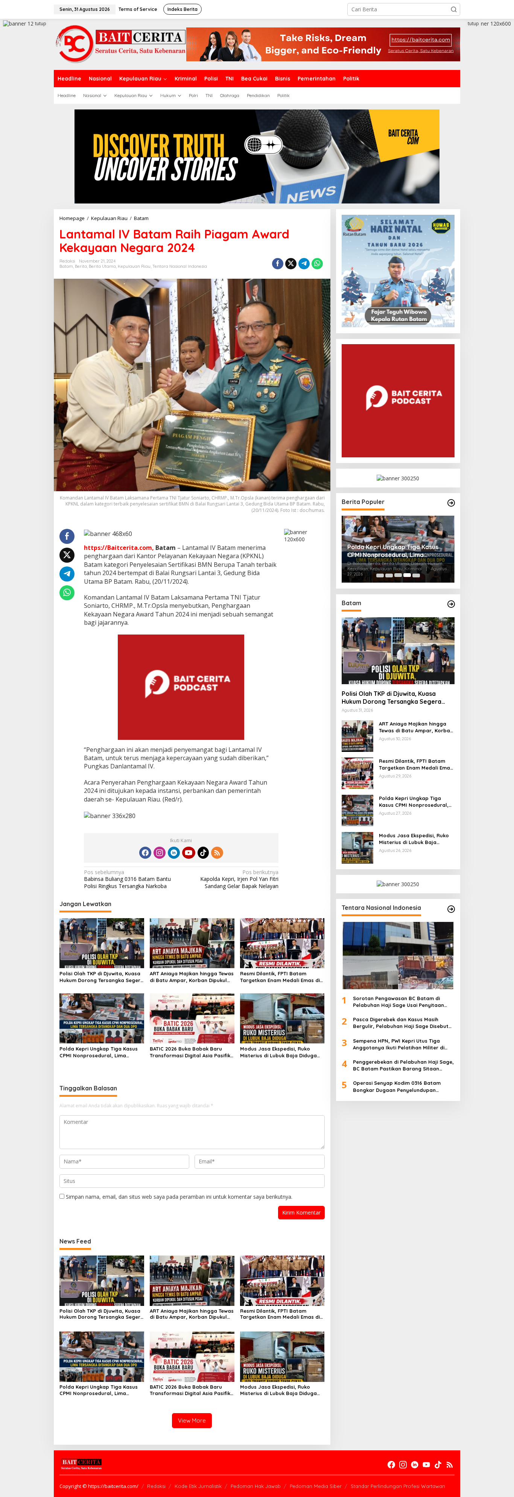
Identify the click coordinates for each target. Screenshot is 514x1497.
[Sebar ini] (277, 263)
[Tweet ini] (291, 263)
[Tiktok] (203, 853)
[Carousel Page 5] (416, 575)
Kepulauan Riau (134, 266)
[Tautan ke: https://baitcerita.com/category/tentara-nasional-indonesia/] (451, 909)
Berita (81, 266)
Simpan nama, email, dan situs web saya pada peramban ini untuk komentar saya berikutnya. (179, 1196)
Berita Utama (102, 266)
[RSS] (217, 853)
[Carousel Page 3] (398, 575)
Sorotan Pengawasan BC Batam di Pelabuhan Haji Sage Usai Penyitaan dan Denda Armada (398, 1001)
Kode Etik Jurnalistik (198, 1486)
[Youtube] (188, 853)
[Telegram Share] (304, 263)
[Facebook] (145, 853)
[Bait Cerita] (120, 43)
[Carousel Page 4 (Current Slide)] (407, 575)
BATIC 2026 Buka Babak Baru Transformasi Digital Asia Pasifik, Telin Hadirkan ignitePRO (191, 1052)
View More (192, 1420)
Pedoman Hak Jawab (256, 1486)
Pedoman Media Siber (316, 1486)
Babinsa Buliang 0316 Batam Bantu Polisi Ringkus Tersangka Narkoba (127, 879)
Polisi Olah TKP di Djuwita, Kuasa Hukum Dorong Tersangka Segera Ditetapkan (101, 977)
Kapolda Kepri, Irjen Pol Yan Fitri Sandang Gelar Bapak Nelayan (239, 879)
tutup (40, 23)
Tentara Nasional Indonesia (179, 266)
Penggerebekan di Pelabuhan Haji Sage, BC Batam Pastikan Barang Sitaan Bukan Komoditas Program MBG (403, 1065)
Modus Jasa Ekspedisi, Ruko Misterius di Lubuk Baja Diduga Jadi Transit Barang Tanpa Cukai (281, 1052)
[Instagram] (160, 853)
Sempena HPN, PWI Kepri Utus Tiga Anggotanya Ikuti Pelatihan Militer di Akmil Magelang (398, 1044)
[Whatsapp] (317, 263)
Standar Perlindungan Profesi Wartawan (398, 1486)
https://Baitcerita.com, (119, 548)
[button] (453, 9)
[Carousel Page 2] (389, 575)
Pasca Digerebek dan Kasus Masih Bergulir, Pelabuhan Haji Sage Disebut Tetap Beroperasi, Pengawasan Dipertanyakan (401, 1022)
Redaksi (156, 1486)
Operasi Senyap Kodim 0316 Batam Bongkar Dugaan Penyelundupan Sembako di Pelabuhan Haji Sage (397, 1086)
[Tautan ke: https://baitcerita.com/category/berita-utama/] (451, 502)
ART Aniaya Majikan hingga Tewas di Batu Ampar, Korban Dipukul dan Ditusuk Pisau (192, 977)
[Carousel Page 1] (380, 575)
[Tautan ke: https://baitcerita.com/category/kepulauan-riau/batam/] (451, 604)
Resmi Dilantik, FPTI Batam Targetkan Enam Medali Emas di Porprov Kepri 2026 (280, 977)
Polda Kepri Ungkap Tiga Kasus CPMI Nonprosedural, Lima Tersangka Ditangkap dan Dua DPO (98, 1052)
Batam (66, 266)
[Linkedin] (174, 853)
